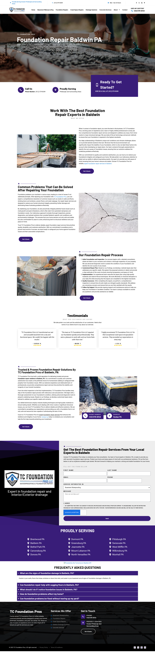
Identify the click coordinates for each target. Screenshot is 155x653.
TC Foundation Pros (60, 197)
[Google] (141, 2)
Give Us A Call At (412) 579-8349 (106, 91)
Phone (110, 477)
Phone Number (95, 414)
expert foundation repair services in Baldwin (98, 163)
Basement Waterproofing (45, 10)
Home (33, 10)
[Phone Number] (85, 415)
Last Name (112, 470)
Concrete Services (105, 10)
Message (67, 491)
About (116, 10)
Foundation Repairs (62, 10)
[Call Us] (21, 90)
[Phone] (83, 616)
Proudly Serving (68, 89)
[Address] (109, 415)
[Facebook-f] (136, 2)
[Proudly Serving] (55, 90)
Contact (124, 10)
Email (66, 477)
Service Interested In (74, 484)
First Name (69, 470)
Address (116, 414)
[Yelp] (139, 2)
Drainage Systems (91, 10)
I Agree (67, 503)
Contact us (45, 417)
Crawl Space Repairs (77, 10)
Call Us (28, 89)
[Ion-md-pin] (144, 2)
